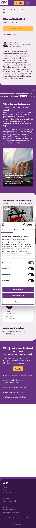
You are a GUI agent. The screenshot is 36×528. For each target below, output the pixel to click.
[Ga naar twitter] (13, 517)
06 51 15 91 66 (10, 318)
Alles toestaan (18, 289)
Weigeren (18, 302)
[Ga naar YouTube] (22, 517)
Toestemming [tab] (6, 230)
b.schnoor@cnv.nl (15, 46)
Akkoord (23, 96)
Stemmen (15, 96)
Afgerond (32, 96)
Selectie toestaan (18, 295)
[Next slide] (7, 203)
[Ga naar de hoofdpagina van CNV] (4, 2)
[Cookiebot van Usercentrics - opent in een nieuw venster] (25, 224)
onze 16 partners (13, 239)
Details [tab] (16, 230)
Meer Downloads (10, 34)
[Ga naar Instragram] (18, 517)
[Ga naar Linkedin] (27, 517)
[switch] (31, 268)
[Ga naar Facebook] (9, 517)
